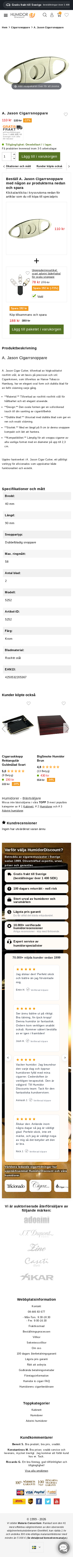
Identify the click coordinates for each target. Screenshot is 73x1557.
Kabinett (28, 806)
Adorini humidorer (12, 810)
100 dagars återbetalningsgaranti (36, 1353)
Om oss (36, 1348)
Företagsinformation (36, 1375)
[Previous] (4, 166)
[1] (8, 771)
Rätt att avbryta (36, 1364)
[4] (19, 771)
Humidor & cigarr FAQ (36, 1381)
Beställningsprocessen (36, 1331)
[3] (15, 771)
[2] (12, 771)
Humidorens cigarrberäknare (36, 1386)
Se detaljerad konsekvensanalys (47, 1538)
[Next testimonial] (65, 1057)
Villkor (36, 1337)
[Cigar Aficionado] (16, 1186)
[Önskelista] (66, 16)
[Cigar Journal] (40, 1186)
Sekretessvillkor (36, 1342)
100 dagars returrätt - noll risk (35, 888)
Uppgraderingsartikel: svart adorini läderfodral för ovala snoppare (46, 273)
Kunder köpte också (49, 166)
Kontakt (36, 1306)
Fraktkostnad (37, 1326)
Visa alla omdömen (36, 1470)
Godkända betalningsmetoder (36, 1370)
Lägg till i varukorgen (39, 156)
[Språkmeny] (36, 1547)
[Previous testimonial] (7, 1057)
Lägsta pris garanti (27, 911)
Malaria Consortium (29, 1523)
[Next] (69, 166)
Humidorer (46, 806)
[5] (23, 771)
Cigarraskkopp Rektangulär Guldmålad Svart (14, 760)
